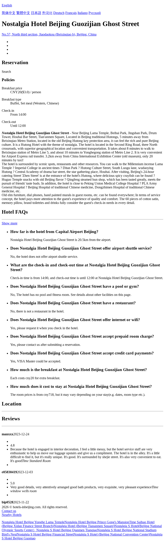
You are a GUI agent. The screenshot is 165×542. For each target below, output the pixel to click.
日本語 (36, 13)
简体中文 (8, 13)
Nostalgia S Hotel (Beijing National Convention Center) (111, 534)
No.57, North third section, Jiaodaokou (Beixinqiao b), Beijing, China (49, 34)
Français (71, 13)
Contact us (9, 511)
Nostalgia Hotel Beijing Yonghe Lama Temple (33, 522)
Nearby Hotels (11, 515)
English (7, 5)
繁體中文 (23, 13)
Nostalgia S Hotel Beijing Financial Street (45, 534)
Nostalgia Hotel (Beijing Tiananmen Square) (84, 526)
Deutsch (58, 13)
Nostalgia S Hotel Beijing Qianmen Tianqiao (66, 530)
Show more (9, 223)
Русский (95, 13)
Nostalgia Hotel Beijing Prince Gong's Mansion (96, 522)
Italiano (83, 13)
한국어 (47, 13)
